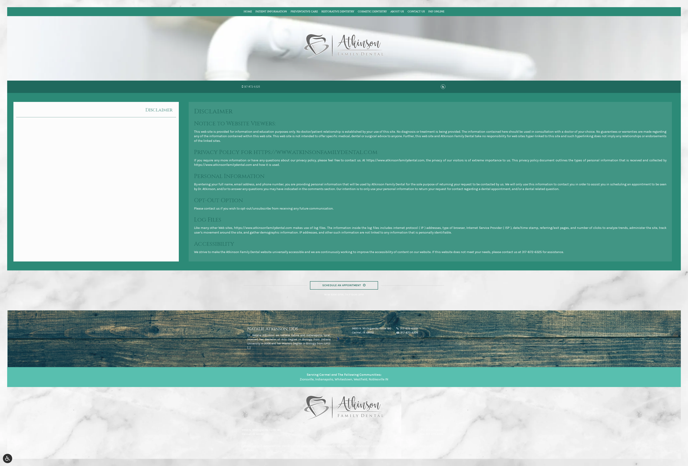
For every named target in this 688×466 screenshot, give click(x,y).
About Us (397, 11)
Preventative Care (304, 11)
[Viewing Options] (7, 458)
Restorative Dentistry (337, 11)
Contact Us (416, 11)
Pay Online (436, 11)
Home (248, 11)
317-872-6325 (252, 87)
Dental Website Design (334, 454)
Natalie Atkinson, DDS (272, 329)
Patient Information (271, 11)
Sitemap (248, 450)
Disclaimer (159, 110)
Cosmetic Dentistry (372, 11)
